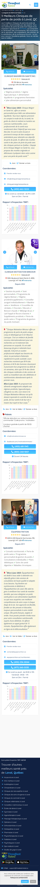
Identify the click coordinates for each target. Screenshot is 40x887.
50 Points (23, 29)
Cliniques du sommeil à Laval (14, 798)
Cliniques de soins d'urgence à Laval (17, 795)
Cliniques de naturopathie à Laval (16, 791)
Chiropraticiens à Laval (12, 788)
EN (24, 13)
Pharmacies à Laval (11, 832)
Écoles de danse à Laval (12, 808)
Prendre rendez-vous (14, 173)
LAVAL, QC (18, 10)
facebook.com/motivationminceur (19, 442)
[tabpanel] (20, 57)
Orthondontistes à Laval (12, 826)
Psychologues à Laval (12, 843)
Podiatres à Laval (10, 839)
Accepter (25, 881)
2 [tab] (19, 66)
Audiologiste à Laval (11, 784)
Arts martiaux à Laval (11, 781)
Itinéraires (28, 85)
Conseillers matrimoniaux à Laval (16, 805)
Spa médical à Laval (11, 846)
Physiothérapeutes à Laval (13, 836)
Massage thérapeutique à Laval (15, 819)
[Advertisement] (20, 738)
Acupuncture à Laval (11, 777)
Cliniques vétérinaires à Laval (14, 801)
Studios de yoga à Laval (12, 850)
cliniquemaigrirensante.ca (17, 184)
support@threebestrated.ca (18, 868)
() (25, 79)
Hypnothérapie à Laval (12, 815)
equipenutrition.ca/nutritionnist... (19, 657)
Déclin (33, 881)
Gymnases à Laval (10, 812)
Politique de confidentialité (19, 877)
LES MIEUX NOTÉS (7, 10)
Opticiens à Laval (10, 822)
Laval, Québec (14, 772)
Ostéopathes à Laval (11, 829)
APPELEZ (11, 71)
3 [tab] (21, 66)
